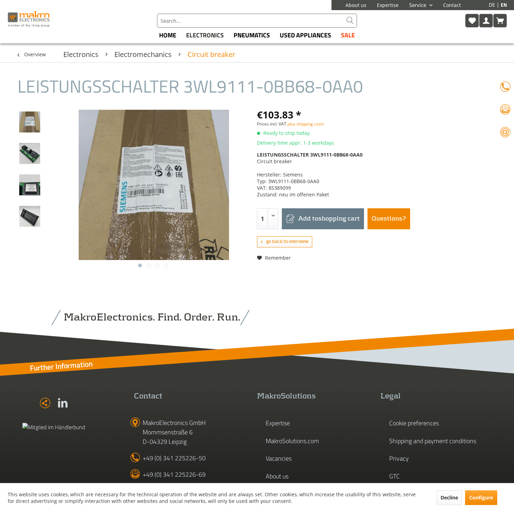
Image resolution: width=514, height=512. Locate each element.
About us (355, 5)
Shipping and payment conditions (432, 441)
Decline (449, 497)
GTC (394, 476)
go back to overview (287, 241)
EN (504, 4)
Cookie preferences (414, 423)
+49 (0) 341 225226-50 (174, 458)
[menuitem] (257, 21)
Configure (481, 497)
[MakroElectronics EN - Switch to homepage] (28, 19)
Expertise (388, 5)
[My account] (486, 21)
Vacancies (279, 458)
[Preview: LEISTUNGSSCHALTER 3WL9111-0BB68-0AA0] (29, 122)
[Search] (350, 21)
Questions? (389, 219)
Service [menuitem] (418, 4)
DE (493, 4)
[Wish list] (472, 21)
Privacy (399, 458)
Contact (452, 5)
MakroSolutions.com (292, 441)
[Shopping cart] (500, 21)
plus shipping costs (305, 124)
